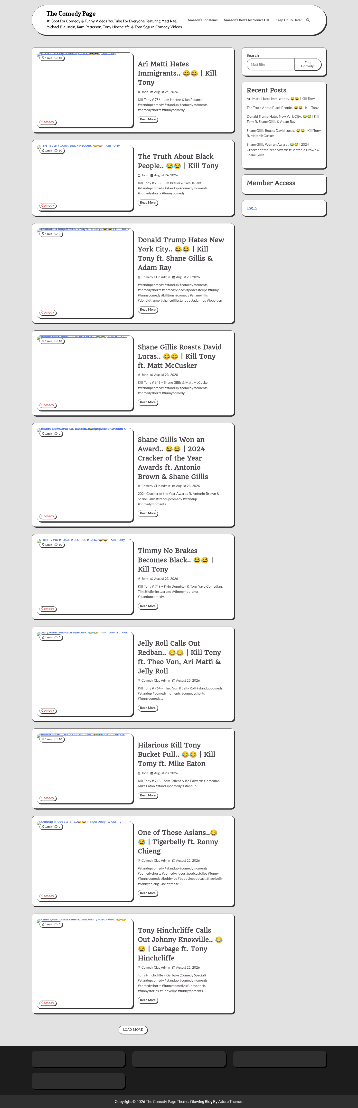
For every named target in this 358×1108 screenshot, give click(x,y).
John (144, 92)
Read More (148, 119)
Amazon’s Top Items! (203, 20)
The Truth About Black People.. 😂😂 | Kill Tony (283, 107)
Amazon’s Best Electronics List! (247, 20)
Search (253, 55)
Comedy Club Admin (155, 277)
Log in (252, 207)
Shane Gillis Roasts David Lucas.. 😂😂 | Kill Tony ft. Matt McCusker (180, 356)
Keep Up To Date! (288, 20)
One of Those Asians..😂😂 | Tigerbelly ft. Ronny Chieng (178, 842)
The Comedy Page (71, 13)
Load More (133, 1030)
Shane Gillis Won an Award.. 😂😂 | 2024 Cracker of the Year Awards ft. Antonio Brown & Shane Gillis (173, 458)
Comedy (47, 122)
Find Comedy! (308, 64)
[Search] (307, 20)
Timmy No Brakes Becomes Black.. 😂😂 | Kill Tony (175, 560)
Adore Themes (230, 1101)
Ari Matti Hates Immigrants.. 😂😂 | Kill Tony (177, 73)
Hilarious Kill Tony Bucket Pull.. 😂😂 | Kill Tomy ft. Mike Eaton (176, 754)
